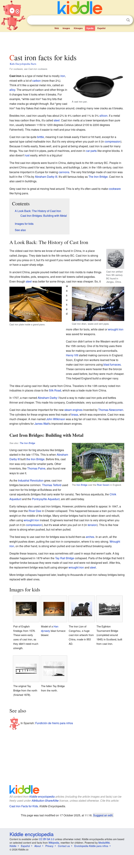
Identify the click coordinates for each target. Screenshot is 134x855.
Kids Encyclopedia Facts (23, 63)
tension (92, 525)
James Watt (41, 424)
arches (90, 537)
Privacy (49, 846)
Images (66, 28)
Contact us (64, 846)
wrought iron (115, 329)
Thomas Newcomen (110, 410)
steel (57, 120)
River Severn (103, 484)
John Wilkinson (55, 419)
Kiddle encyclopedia (42, 796)
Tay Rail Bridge (64, 558)
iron (62, 76)
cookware (115, 189)
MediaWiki (104, 842)
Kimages (78, 28)
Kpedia (90, 28)
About (37, 846)
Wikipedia (54, 842)
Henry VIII (72, 355)
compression (113, 141)
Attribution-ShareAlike (45, 801)
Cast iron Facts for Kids (23, 806)
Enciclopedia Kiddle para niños (91, 846)
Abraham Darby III (46, 177)
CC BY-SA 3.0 (46, 839)
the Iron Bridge (35, 459)
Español (101, 28)
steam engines (73, 410)
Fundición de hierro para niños (54, 723)
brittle (40, 137)
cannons (64, 172)
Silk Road (55, 390)
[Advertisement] (67, 41)
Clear (121, 20)
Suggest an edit (103, 815)
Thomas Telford (51, 485)
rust (27, 155)
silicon (103, 116)
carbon (36, 81)
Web (56, 28)
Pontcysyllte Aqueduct (45, 499)
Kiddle (13, 846)
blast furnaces (112, 364)
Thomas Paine (36, 468)
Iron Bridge (81, 484)
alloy (12, 90)
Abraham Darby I (48, 398)
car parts (91, 151)
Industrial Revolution (30, 480)
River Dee (35, 511)
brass (74, 414)
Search (128, 20)
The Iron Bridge (98, 177)
